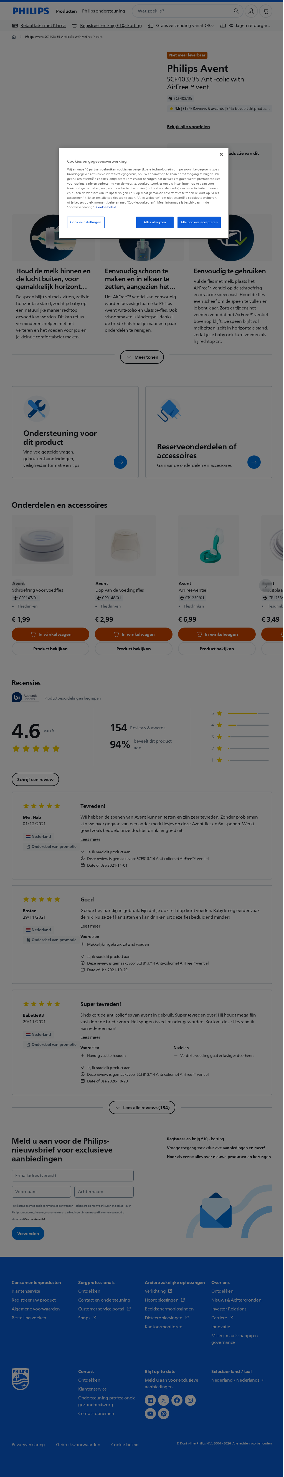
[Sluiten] (221, 154)
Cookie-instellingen (85, 222)
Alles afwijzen (155, 222)
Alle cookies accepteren (199, 222)
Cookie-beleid (106, 207)
